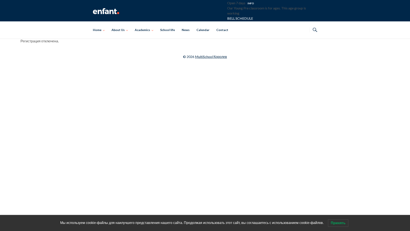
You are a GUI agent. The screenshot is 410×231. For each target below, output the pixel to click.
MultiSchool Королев (211, 57)
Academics (142, 30)
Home (97, 30)
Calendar (202, 30)
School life (167, 30)
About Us (118, 30)
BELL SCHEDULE (240, 18)
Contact (222, 30)
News (186, 30)
